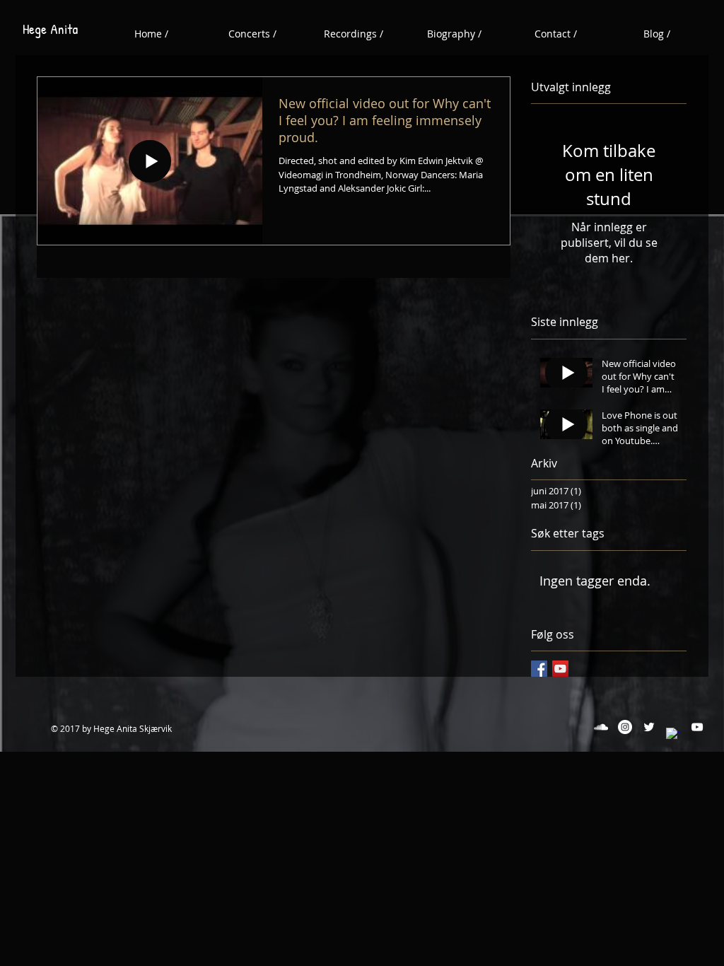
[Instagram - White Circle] (625, 727)
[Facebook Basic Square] (539, 669)
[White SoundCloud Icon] (601, 727)
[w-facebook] (673, 735)
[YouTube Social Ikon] (560, 669)
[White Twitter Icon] (649, 727)
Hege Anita (50, 28)
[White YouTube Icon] (697, 727)
